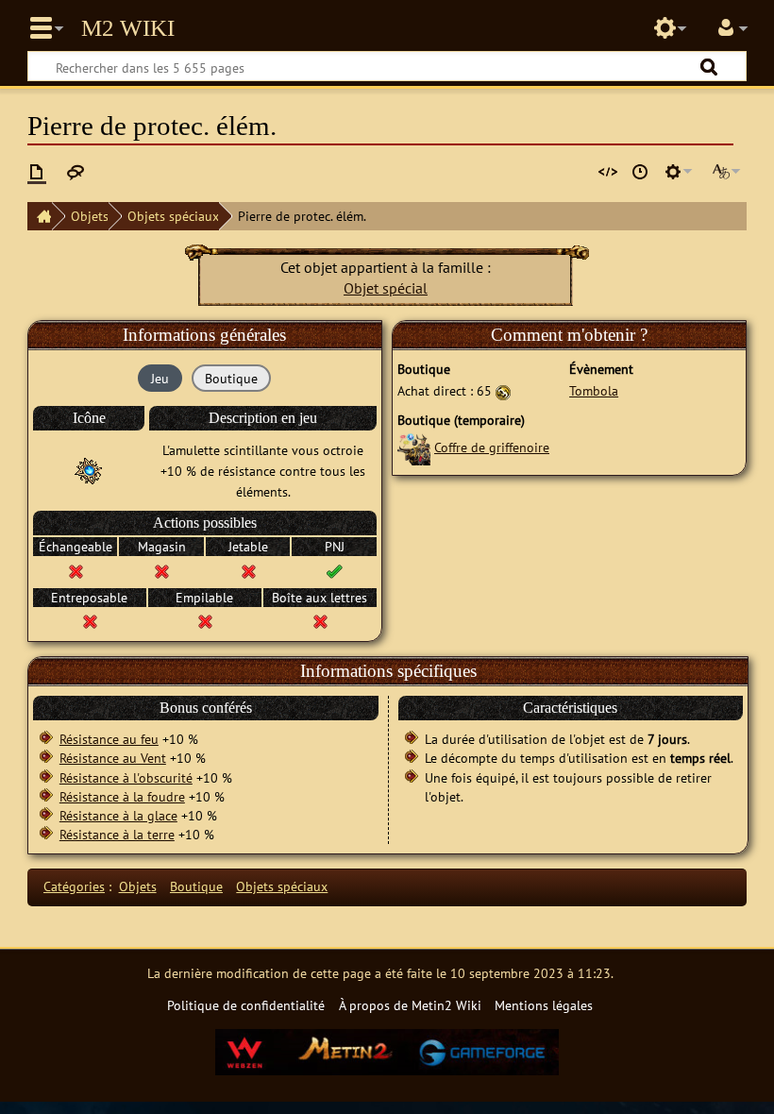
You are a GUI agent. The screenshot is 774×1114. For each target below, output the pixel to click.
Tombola (593, 390)
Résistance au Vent (112, 758)
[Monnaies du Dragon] (503, 390)
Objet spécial (386, 287)
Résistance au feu (109, 739)
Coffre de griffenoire (491, 447)
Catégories (74, 886)
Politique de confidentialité (246, 1005)
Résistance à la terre (117, 834)
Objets (90, 216)
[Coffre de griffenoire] (413, 447)
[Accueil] (39, 216)
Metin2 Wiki (128, 28)
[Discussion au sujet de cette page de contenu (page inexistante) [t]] (75, 171)
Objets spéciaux (173, 216)
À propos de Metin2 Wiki (410, 1005)
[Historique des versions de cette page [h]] (640, 171)
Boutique (196, 886)
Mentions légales (544, 1005)
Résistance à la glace (118, 815)
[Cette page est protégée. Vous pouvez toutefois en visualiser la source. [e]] (607, 171)
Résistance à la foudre (122, 796)
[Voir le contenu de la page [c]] (36, 171)
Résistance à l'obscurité (126, 777)
